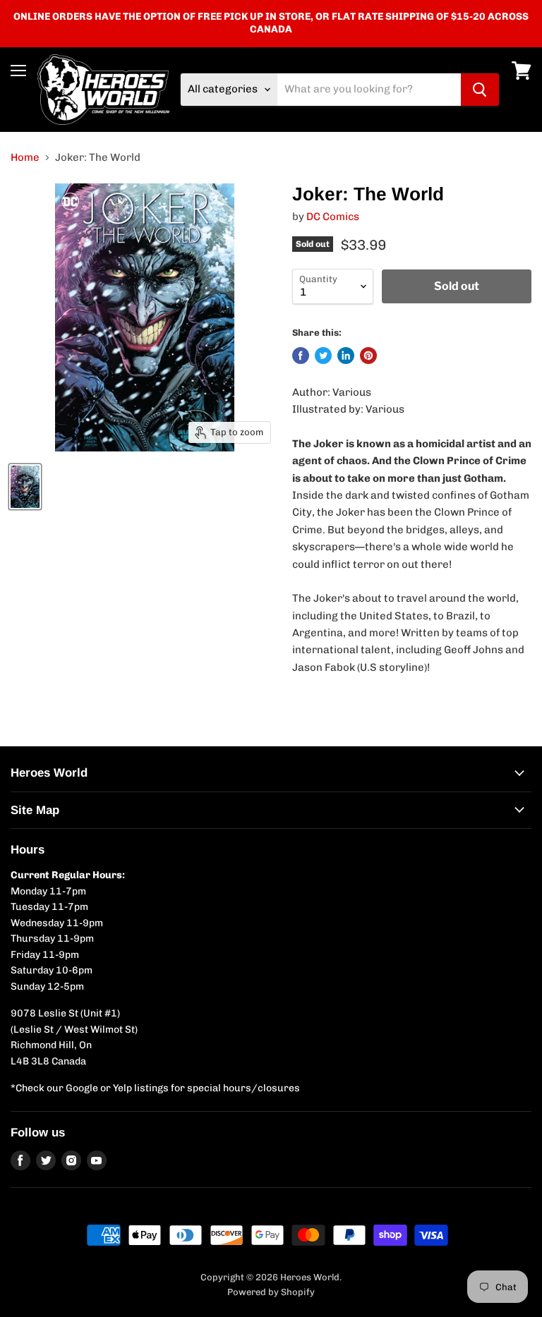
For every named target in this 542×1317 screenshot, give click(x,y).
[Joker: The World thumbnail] (25, 486)
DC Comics (332, 216)
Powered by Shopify (271, 1292)
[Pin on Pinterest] (368, 355)
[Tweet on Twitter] (323, 355)
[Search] (480, 89)
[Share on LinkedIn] (345, 355)
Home (25, 158)
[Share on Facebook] (300, 355)
